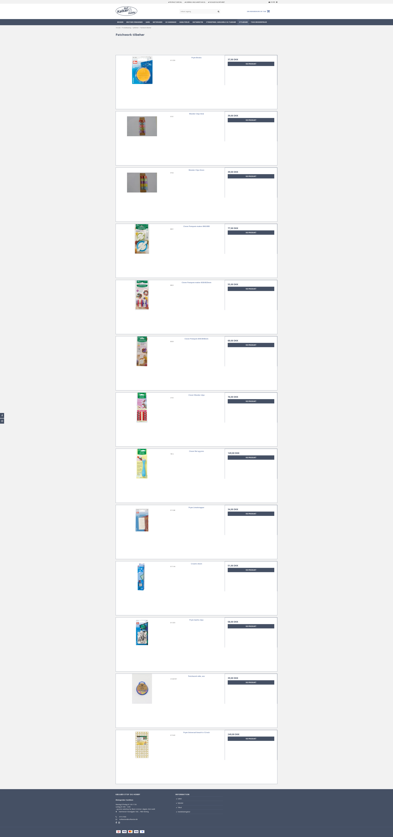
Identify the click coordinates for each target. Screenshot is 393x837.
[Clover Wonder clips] (142, 419)
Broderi (120, 22)
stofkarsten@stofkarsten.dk (128, 819)
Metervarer (157, 22)
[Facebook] (2, 415)
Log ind (272, 2)
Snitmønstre (198, 22)
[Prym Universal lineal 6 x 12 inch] (142, 756)
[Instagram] (2, 421)
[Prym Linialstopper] (142, 531)
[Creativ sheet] (142, 587)
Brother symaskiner (134, 22)
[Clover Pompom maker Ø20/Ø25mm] (142, 306)
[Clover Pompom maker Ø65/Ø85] (142, 250)
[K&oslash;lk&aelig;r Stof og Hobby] (132, 11)
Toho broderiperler (259, 22)
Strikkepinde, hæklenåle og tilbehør (221, 22)
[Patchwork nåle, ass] (142, 700)
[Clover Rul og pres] (142, 475)
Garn (148, 22)
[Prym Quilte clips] (142, 643)
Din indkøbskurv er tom (256, 11)
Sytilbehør (243, 22)
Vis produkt (251, 64)
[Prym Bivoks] (142, 81)
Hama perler (184, 22)
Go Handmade (170, 22)
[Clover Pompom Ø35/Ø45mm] (142, 362)
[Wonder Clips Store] (142, 194)
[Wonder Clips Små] (142, 137)
